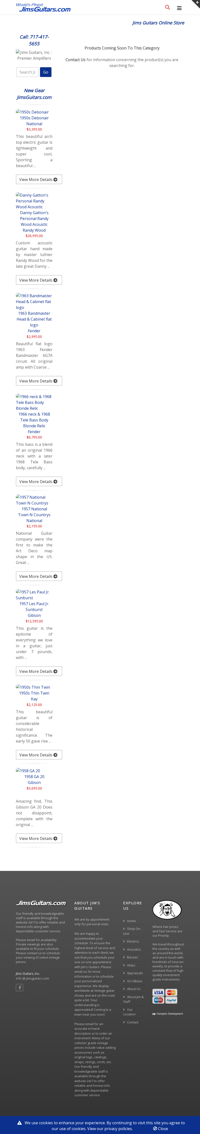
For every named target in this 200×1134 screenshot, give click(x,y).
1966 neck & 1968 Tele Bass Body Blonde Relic (34, 420)
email (89, 1024)
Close (162, 1128)
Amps (130, 965)
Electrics (132, 941)
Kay (34, 699)
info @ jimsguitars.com (32, 978)
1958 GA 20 (34, 776)
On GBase (134, 981)
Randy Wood (34, 230)
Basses (132, 957)
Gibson (34, 615)
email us (80, 971)
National (34, 123)
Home (131, 921)
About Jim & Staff (133, 999)
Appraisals (134, 973)
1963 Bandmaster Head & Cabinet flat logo (34, 319)
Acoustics (133, 949)
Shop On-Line (132, 931)
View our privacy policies (109, 1128)
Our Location (129, 1012)
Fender (34, 331)
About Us (133, 989)
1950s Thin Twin (34, 693)
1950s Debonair (34, 118)
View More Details (36, 179)
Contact (132, 1022)
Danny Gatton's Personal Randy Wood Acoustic (34, 218)
